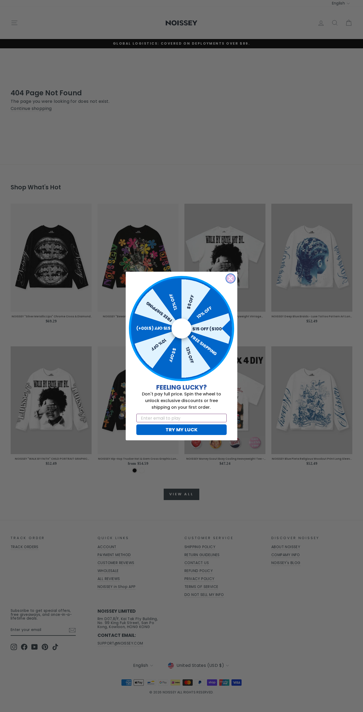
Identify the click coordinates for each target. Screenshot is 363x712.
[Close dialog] (230, 278)
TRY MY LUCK (181, 429)
